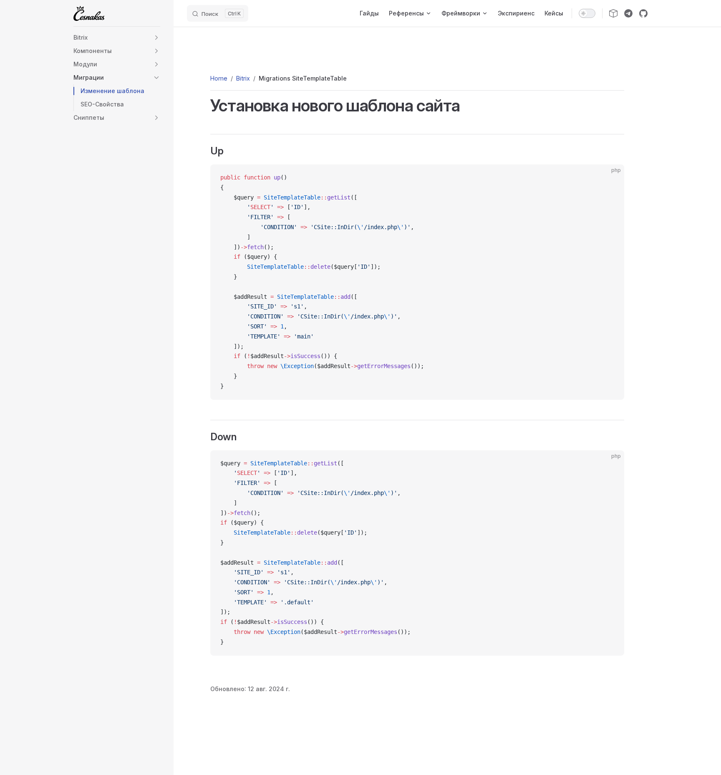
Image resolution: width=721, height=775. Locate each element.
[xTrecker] (613, 13)
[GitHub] (643, 13)
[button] (156, 37)
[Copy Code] (611, 177)
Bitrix (243, 78)
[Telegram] (628, 13)
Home (218, 78)
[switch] (587, 13)
